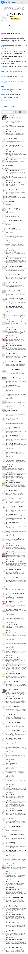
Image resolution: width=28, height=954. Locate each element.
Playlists (12, 106)
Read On (3, 71)
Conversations (4, 66)
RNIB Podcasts (16, 26)
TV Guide (3, 97)
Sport (2, 86)
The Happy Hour (5, 89)
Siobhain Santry (5, 47)
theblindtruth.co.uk (5, 100)
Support (3, 94)
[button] (23, 2)
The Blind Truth (17, 14)
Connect (3, 61)
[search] (14, 112)
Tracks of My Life (5, 81)
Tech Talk (3, 76)
